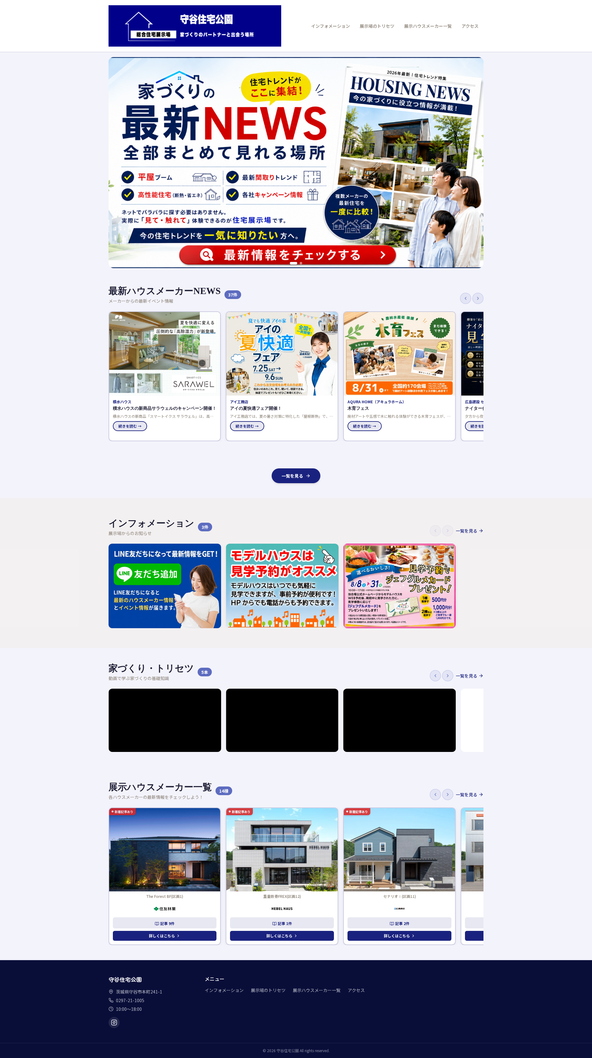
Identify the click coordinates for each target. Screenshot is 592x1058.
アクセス (470, 26)
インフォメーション (330, 26)
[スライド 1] (291, 263)
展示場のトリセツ (377, 26)
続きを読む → (130, 426)
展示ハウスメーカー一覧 (428, 26)
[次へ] (477, 298)
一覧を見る (292, 476)
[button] (165, 376)
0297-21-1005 (130, 1000)
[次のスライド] (475, 162)
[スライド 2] (298, 263)
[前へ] (465, 298)
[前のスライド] (116, 162)
